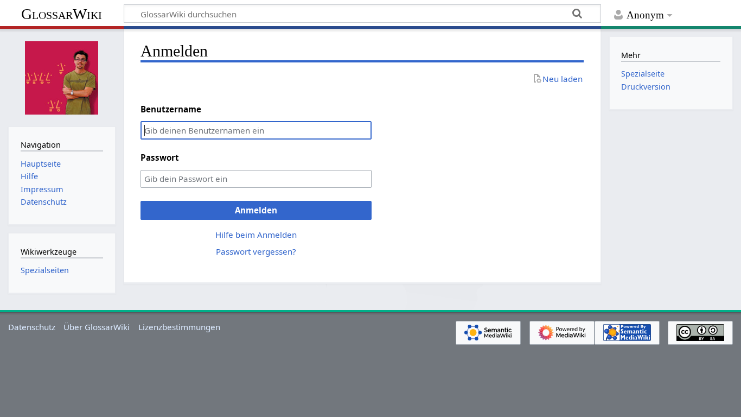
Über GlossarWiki (96, 326)
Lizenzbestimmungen (179, 326)
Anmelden (256, 210)
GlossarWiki (61, 13)
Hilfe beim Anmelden (256, 234)
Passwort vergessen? (256, 251)
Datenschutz (31, 326)
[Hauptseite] (62, 76)
